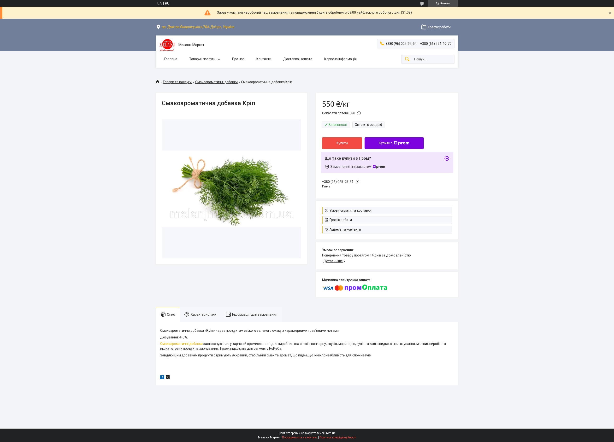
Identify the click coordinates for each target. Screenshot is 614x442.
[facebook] (162, 378)
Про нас (238, 59)
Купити (342, 143)
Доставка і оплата (297, 59)
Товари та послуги (177, 82)
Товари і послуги (202, 59)
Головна (170, 59)
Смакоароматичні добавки (216, 82)
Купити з (386, 143)
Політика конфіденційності (337, 437)
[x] (168, 378)
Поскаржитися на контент (299, 437)
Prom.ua (330, 433)
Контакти (263, 59)
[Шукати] (407, 59)
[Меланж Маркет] (167, 45)
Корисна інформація (340, 59)
